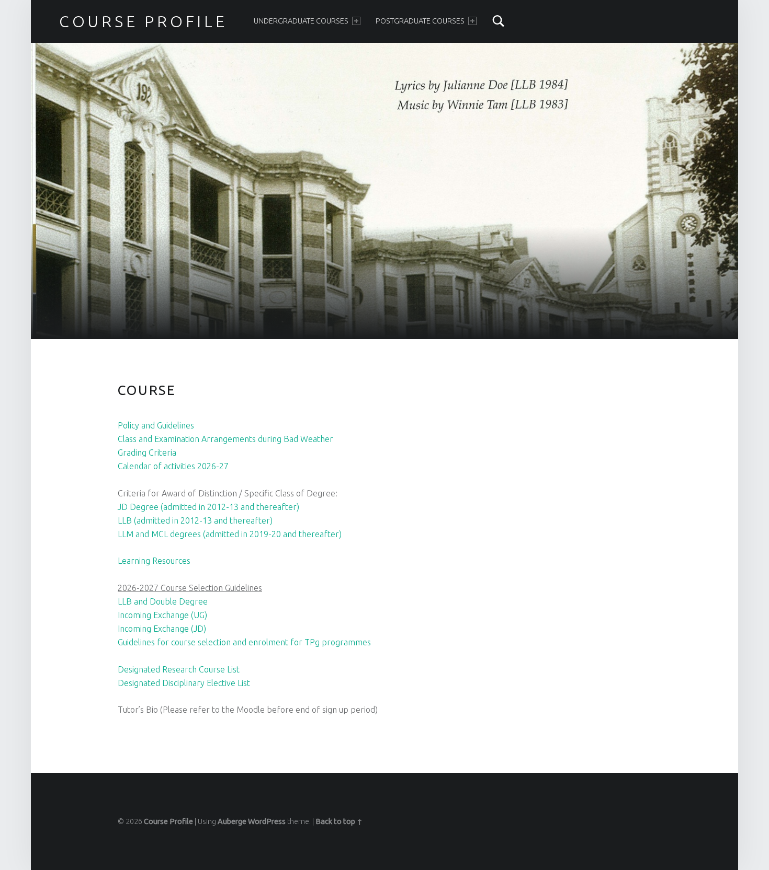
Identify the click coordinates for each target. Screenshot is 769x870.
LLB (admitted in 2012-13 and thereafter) (195, 520)
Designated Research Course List (179, 669)
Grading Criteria (147, 452)
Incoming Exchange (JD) (162, 628)
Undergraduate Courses (301, 21)
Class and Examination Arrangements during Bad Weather (225, 439)
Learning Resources (154, 560)
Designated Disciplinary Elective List (184, 683)
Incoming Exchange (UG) (162, 615)
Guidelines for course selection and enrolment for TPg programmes (244, 642)
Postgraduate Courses (420, 21)
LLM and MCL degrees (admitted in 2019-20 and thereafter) (230, 534)
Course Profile (168, 821)
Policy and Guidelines (156, 425)
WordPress (267, 821)
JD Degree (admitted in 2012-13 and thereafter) (208, 507)
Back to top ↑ (339, 821)
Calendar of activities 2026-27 (173, 466)
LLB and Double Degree (163, 601)
